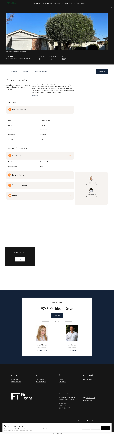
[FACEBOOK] (83, 420)
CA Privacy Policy (64, 407)
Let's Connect (81, 3)
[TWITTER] (97, 420)
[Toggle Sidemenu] (111, 3)
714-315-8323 (92, 183)
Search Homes (47, 3)
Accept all (105, 427)
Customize (95, 427)
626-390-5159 (92, 195)
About (61, 379)
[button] (102, 71)
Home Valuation (70, 3)
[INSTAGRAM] (78, 420)
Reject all (86, 427)
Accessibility (63, 403)
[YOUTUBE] (87, 420)
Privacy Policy (63, 409)
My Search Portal (41, 381)
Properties (37, 3)
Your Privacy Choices (57, 433)
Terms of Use (63, 405)
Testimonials (58, 3)
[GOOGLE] (92, 420)
